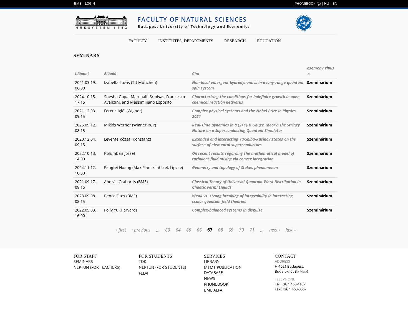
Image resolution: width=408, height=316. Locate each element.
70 (241, 230)
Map (303, 271)
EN (335, 3)
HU (326, 3)
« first (120, 230)
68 (220, 230)
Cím (195, 73)
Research (235, 41)
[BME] (101, 22)
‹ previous (141, 230)
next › (274, 230)
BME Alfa (213, 290)
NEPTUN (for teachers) (97, 267)
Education (269, 41)
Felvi (143, 273)
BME (77, 3)
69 (230, 230)
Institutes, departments (185, 41)
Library (211, 261)
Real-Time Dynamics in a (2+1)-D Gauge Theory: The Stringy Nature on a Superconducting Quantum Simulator (246, 127)
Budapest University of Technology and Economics (194, 26)
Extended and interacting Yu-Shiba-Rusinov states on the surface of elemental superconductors (244, 141)
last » (291, 230)
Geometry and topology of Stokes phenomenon (235, 167)
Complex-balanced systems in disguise (227, 210)
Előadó (110, 73)
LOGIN (90, 3)
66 (199, 230)
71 (252, 230)
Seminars (83, 261)
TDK (142, 261)
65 (188, 230)
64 (178, 230)
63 (167, 230)
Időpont (82, 73)
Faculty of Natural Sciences (192, 19)
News (209, 278)
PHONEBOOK (305, 3)
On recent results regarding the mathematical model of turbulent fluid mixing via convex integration (243, 156)
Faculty (138, 41)
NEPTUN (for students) (162, 267)
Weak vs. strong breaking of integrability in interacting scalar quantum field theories (242, 198)
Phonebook (216, 284)
